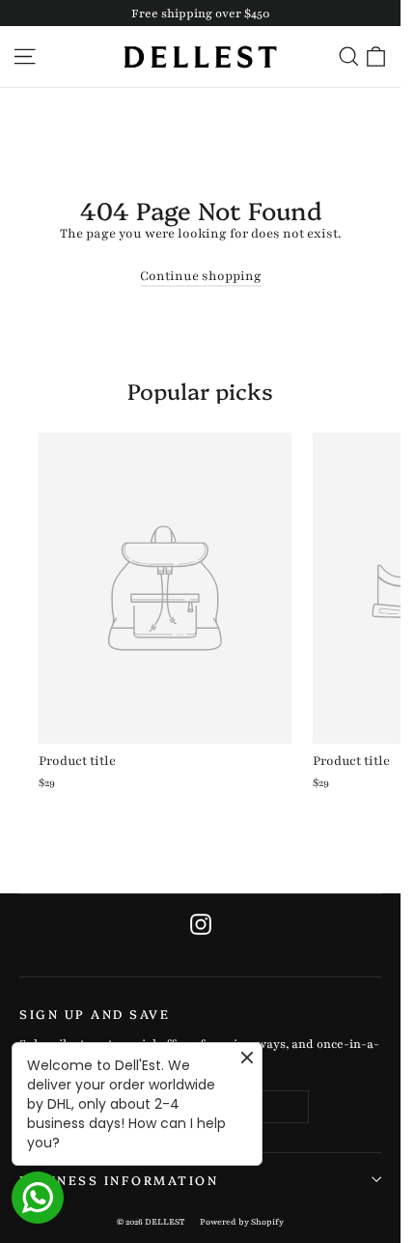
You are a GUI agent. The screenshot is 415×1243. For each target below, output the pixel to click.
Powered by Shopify (242, 1222)
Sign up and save (94, 1013)
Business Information (118, 1180)
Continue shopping (201, 276)
